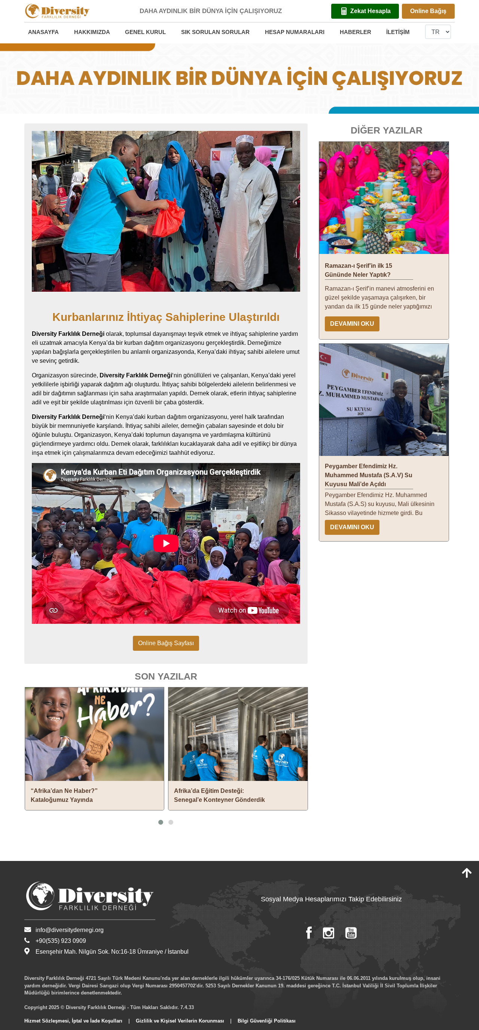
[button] (161, 822)
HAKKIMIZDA (92, 32)
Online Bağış (428, 11)
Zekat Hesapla (370, 11)
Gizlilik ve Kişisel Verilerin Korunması (180, 1021)
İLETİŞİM (398, 32)
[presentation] (21, 758)
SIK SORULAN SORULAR (215, 32)
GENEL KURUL (145, 32)
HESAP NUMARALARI (294, 32)
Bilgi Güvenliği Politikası (267, 1021)
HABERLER (355, 32)
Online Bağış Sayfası (166, 643)
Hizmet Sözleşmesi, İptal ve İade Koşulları (73, 1021)
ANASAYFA (43, 32)
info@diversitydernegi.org (70, 930)
